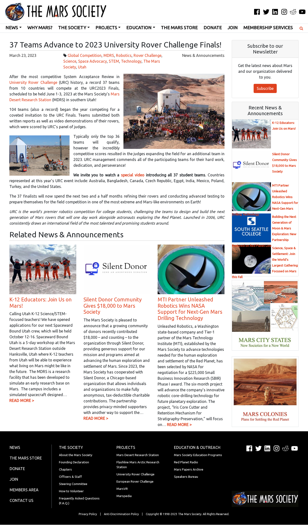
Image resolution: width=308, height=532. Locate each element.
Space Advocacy (92, 61)
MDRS (108, 55)
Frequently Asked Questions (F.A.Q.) (79, 501)
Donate (213, 27)
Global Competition (85, 55)
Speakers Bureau (186, 477)
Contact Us (21, 500)
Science (69, 61)
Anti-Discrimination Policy (121, 514)
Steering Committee (73, 484)
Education (139, 27)
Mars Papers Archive (188, 469)
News (12, 27)
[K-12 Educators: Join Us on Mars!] (42, 269)
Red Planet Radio (186, 462)
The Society (72, 27)
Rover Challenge (147, 55)
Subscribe (265, 88)
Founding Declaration (74, 462)
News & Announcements (203, 55)
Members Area (24, 490)
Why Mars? (39, 27)
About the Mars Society (75, 455)
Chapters (65, 469)
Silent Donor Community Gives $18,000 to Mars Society (112, 306)
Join (233, 27)
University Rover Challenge (33, 82)
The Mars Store (179, 27)
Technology (131, 61)
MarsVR (122, 489)
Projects (106, 27)
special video (132, 175)
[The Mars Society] (53, 12)
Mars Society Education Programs (198, 455)
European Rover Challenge (135, 481)
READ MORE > (21, 400)
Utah (82, 67)
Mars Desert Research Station (137, 455)
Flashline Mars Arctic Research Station (137, 464)
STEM (114, 61)
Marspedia (124, 496)
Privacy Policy (88, 514)
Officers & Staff (70, 477)
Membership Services (268, 27)
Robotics (124, 55)
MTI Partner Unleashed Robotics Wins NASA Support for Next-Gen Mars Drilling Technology (190, 309)
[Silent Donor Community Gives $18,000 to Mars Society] (116, 269)
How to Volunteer (71, 491)
